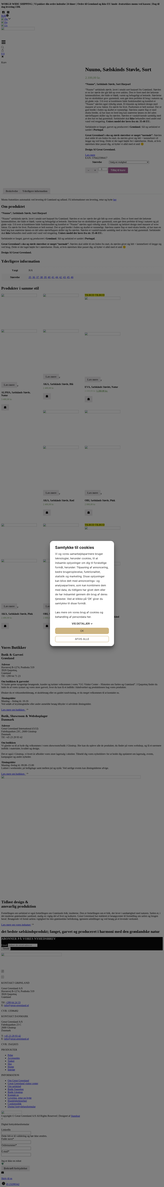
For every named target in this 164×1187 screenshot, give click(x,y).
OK (82, 630)
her (89, 616)
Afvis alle (82, 639)
